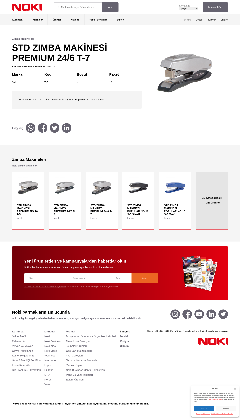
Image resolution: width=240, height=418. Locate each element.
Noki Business (53, 341)
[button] (235, 388)
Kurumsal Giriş (215, 7)
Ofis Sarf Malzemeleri (79, 350)
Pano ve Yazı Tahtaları (79, 374)
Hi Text (48, 369)
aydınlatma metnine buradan (111, 403)
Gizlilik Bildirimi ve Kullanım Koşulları (222, 414)
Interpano (50, 360)
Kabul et (204, 408)
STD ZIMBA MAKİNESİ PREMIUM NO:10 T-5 (27, 210)
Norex (48, 379)
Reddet (226, 408)
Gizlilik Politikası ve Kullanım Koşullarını (45, 286)
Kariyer (212, 19)
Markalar (38, 19)
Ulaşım (224, 19)
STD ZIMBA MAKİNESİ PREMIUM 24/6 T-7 (101, 210)
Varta (47, 384)
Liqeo (47, 365)
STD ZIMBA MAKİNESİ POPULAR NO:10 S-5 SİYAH (137, 210)
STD (47, 374)
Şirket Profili (19, 336)
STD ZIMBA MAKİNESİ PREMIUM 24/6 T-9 (64, 210)
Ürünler (56, 19)
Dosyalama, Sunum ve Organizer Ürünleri (91, 336)
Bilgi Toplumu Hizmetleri (26, 369)
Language (184, 5)
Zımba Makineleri (23, 38)
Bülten (120, 19)
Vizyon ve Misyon (22, 345)
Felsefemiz (18, 341)
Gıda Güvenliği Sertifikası (27, 360)
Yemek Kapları (74, 365)
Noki (47, 336)
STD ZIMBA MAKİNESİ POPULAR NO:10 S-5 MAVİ (174, 210)
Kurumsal (17, 19)
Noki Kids (50, 345)
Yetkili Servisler (98, 19)
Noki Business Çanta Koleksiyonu (86, 369)
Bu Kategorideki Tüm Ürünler (212, 200)
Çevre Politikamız (22, 350)
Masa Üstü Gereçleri (78, 341)
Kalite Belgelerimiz (23, 355)
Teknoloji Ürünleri (76, 345)
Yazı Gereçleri (74, 355)
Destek (199, 19)
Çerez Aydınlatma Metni (215, 399)
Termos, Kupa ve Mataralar (82, 360)
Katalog (75, 19)
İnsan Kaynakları (22, 365)
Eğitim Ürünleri (75, 379)
